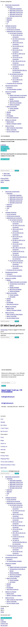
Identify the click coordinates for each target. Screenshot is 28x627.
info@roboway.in (7, 403)
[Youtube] (11, 412)
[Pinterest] (15, 412)
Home (2, 330)
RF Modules (10, 116)
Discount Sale (5, 147)
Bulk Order (4, 150)
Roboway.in (5, 471)
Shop (6, 330)
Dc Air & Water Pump (13, 131)
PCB (8, 22)
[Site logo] (9, 169)
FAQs (2, 437)
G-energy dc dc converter (14, 83)
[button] (14, 416)
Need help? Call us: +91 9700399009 (11, 391)
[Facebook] (3, 412)
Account (3, 416)
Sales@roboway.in (7, 397)
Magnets (9, 20)
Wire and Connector (13, 118)
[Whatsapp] (23, 412)
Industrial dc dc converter (14, 31)
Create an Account (6, 618)
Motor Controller (12, 130)
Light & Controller (12, 106)
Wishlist (3, 422)
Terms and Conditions (7, 462)
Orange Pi (9, 87)
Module (9, 112)
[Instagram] (7, 412)
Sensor (9, 114)
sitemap (3, 449)
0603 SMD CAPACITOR (16, 10)
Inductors (9, 18)
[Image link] (14, 365)
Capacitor (10, 7)
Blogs (2, 440)
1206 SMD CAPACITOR (16, 14)
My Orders (4, 425)
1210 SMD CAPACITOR (16, 16)
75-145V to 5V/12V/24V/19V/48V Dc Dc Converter (20, 70)
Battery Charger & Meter (14, 124)
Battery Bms (10, 122)
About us (3, 443)
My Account (4, 431)
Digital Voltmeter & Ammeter (18, 95)
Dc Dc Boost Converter (16, 74)
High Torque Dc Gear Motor (15, 128)
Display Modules (14, 101)
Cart (2, 419)
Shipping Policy (5, 459)
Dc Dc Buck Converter (16, 33)
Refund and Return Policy (8, 465)
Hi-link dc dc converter (13, 29)
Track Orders (4, 428)
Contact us (4, 446)
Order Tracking (5, 149)
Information (4, 434)
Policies (3, 452)
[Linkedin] (19, 412)
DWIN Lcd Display (15, 105)
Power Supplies (14, 108)
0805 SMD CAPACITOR (16, 12)
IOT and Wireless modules (14, 89)
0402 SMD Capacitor (16, 9)
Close (2, 608)
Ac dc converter (11, 28)
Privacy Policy (5, 456)
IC (7, 23)
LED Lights (12, 110)
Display (9, 93)
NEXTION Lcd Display (16, 103)
